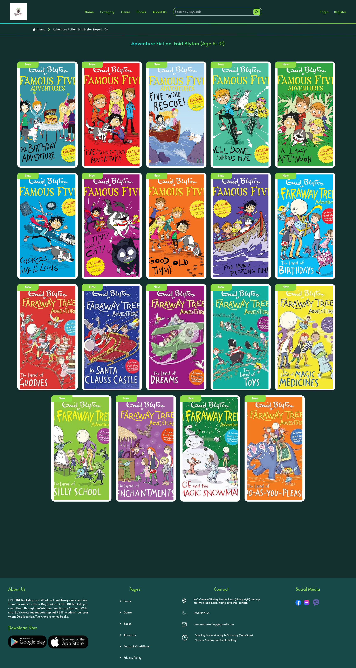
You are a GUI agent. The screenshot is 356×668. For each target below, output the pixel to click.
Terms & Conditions (136, 646)
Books (141, 11)
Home (89, 11)
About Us (159, 11)
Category (107, 11)
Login (324, 11)
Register (340, 11)
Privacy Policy (132, 658)
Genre (125, 11)
